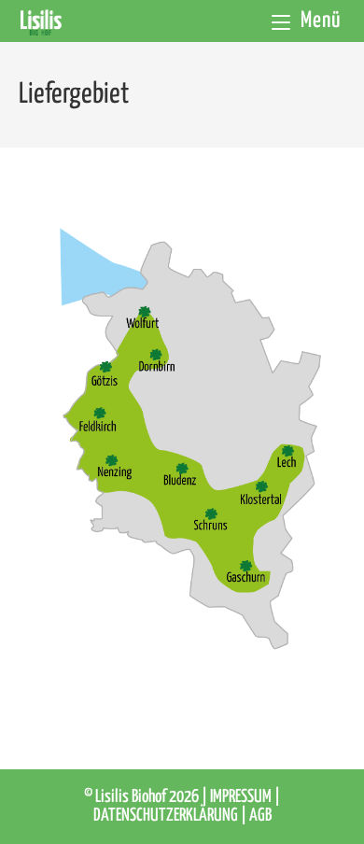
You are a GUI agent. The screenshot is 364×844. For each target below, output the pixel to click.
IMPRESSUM (242, 797)
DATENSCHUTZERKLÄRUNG (167, 815)
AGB (260, 815)
